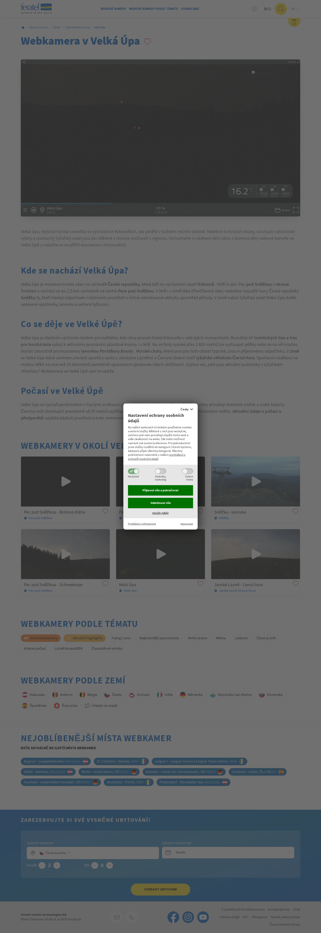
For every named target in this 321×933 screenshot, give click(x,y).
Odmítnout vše (160, 503)
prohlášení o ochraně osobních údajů (156, 457)
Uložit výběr (160, 513)
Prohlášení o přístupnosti (142, 524)
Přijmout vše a (160, 490)
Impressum (187, 524)
